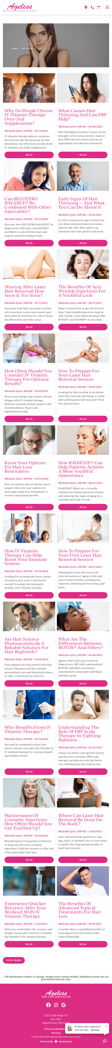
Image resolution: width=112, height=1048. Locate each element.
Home (15, 48)
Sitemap (56, 1032)
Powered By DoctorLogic (56, 1041)
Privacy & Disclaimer (56, 1029)
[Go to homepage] (40, 7)
